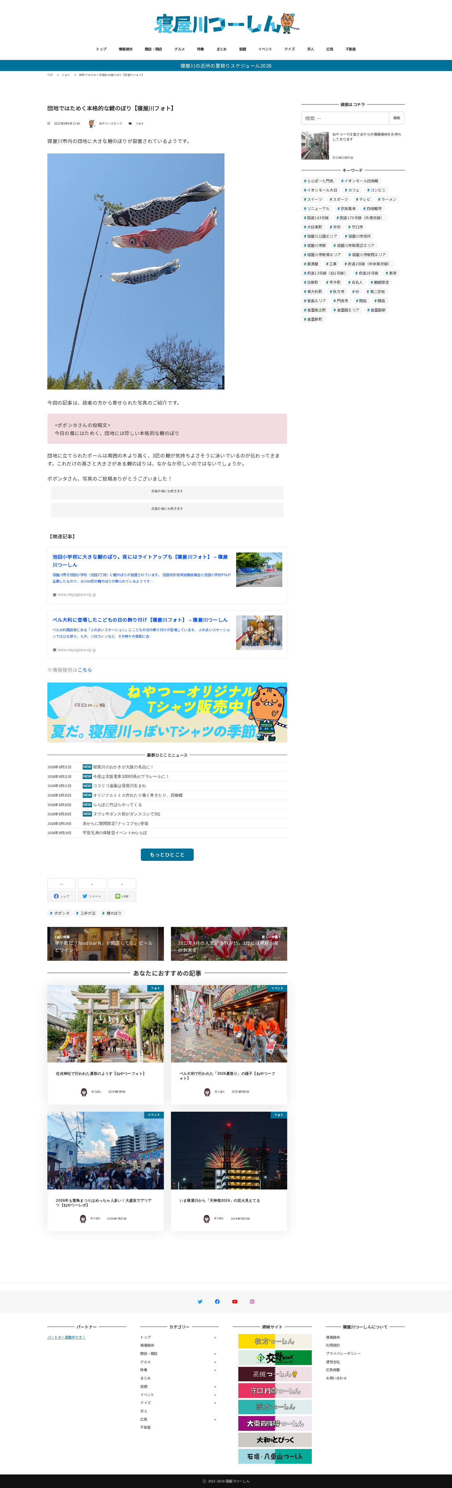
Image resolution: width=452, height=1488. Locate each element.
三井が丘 (88, 913)
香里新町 (314, 319)
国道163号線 (318, 217)
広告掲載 (333, 1369)
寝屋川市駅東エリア (324, 254)
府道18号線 (369, 272)
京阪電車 (348, 208)
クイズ (289, 48)
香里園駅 (378, 309)
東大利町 (314, 291)
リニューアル (318, 208)
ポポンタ (61, 913)
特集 (200, 48)
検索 (396, 117)
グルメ (179, 48)
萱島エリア (316, 300)
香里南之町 (316, 309)
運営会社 (333, 1361)
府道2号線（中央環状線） (369, 263)
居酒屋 (313, 263)
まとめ (221, 48)
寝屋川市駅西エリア (369, 254)
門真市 (342, 300)
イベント (265, 48)
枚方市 (338, 291)
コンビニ (378, 189)
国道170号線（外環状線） (362, 217)
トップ (101, 48)
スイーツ (314, 199)
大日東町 (314, 226)
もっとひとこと (167, 854)
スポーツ (340, 199)
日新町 (313, 282)
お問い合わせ (336, 1377)
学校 (337, 226)
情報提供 (126, 48)
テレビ (365, 199)
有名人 (357, 282)
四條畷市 (374, 208)
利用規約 (333, 1345)
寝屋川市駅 (316, 245)
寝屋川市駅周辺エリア (356, 245)
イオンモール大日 (322, 189)
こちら (85, 669)
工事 (333, 263)
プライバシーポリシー (343, 1353)
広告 (329, 48)
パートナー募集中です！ (66, 1337)
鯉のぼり (113, 913)
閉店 (363, 300)
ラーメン (388, 199)
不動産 (351, 48)
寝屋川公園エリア (322, 236)
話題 (242, 48)
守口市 (357, 226)
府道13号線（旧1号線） (327, 272)
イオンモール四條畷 (361, 180)
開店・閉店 (153, 48)
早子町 (335, 282)
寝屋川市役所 (359, 236)
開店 (381, 300)
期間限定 (381, 282)
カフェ (354, 189)
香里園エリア (348, 309)
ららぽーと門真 (320, 180)
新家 (393, 272)
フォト (140, 123)
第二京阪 (377, 291)
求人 (310, 48)
